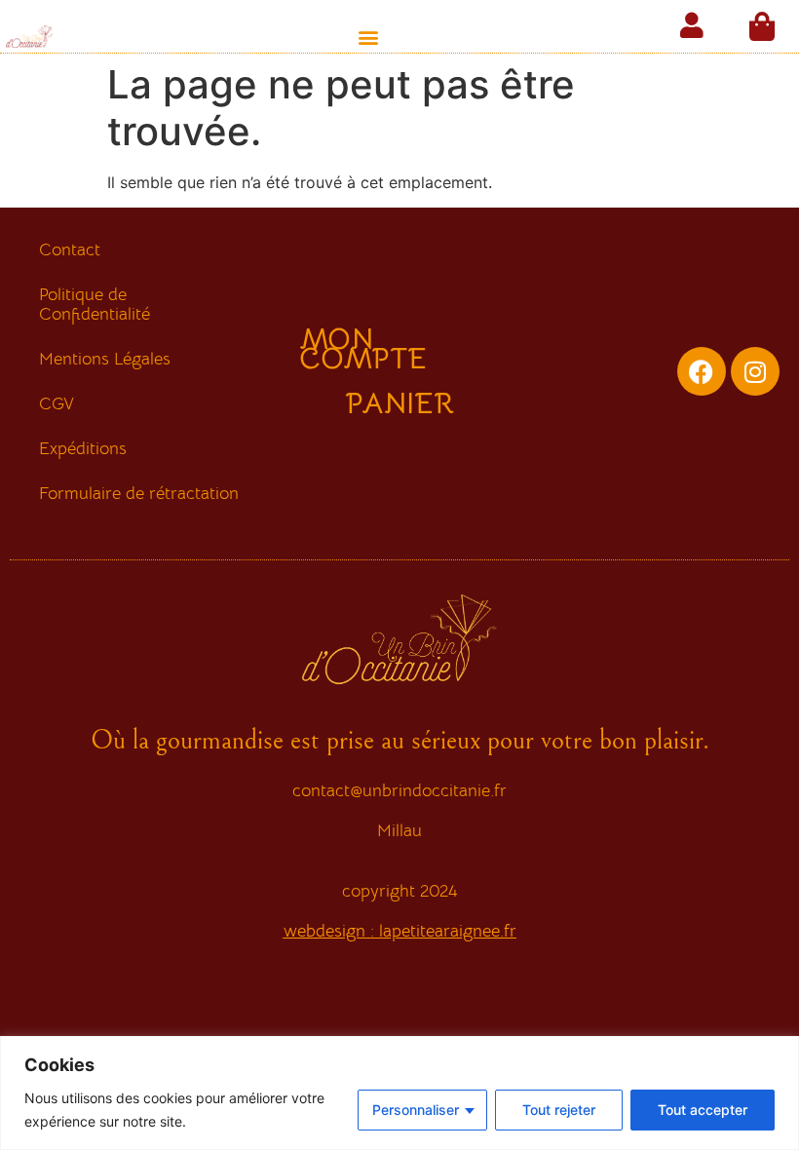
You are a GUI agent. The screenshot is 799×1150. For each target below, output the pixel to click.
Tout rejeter (558, 1109)
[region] (399, 1093)
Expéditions (83, 448)
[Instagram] (755, 371)
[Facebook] (701, 371)
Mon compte (363, 349)
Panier (400, 403)
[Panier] (762, 26)
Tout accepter (702, 1109)
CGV (56, 403)
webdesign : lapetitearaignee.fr (400, 930)
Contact (69, 249)
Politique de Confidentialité (94, 304)
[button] (369, 36)
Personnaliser (415, 1109)
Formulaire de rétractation (139, 493)
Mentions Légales (105, 358)
